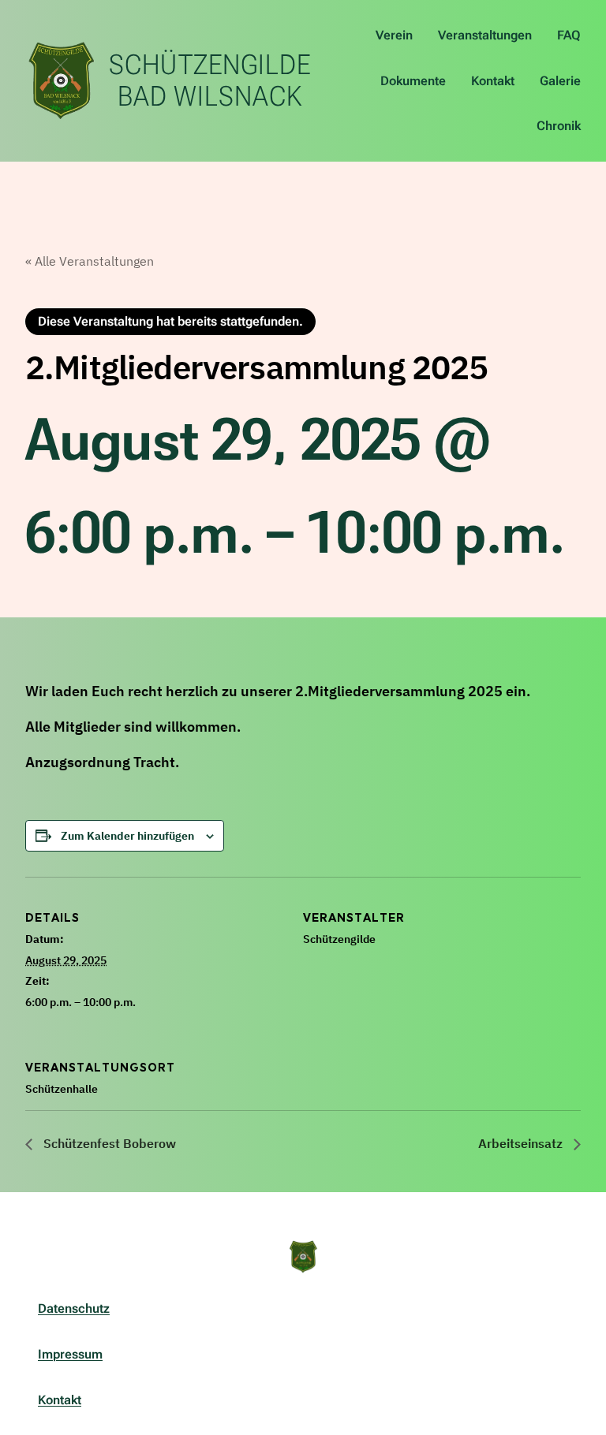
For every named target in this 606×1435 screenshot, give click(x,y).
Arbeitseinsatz (522, 1143)
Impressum (70, 1354)
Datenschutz (74, 1308)
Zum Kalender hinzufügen (127, 836)
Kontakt (59, 1399)
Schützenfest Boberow (108, 1143)
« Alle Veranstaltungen (89, 261)
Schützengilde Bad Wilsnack (210, 80)
